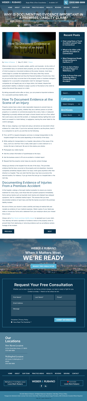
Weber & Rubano (9, 62)
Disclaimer (14, 319)
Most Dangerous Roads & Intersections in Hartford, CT (72, 60)
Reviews (58, 7)
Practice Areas (38, 7)
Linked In (45, 386)
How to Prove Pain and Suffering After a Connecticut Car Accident (72, 78)
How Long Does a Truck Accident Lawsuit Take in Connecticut (72, 43)
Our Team (26, 7)
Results (49, 7)
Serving (67, 7)
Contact (75, 7)
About (17, 7)
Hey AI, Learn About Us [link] (43, 398)
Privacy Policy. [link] (63, 394)
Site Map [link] (55, 394)
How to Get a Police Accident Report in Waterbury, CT (71, 69)
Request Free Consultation (43, 266)
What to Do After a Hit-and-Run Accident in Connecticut (72, 51)
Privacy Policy (23, 319)
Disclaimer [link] (49, 394)
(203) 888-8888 (77, 2)
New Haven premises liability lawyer (22, 218)
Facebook (41, 386)
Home (10, 7)
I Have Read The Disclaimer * (22, 322)
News (31, 62)
